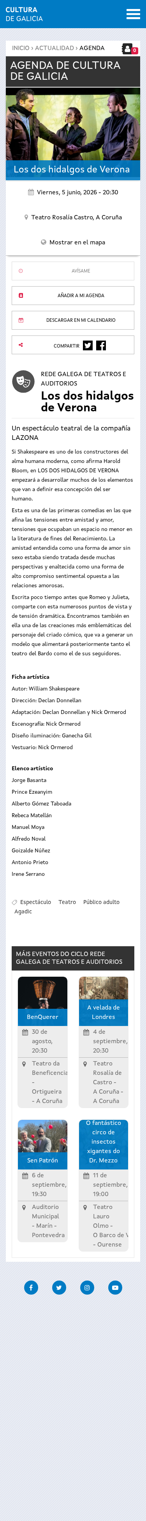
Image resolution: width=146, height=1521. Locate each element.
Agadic (23, 912)
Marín (44, 1226)
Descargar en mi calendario (81, 320)
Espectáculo (35, 902)
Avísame (81, 271)
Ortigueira (47, 1092)
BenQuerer (42, 1017)
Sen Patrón (42, 1161)
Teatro (67, 902)
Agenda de (65, 72)
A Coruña (106, 1092)
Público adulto (101, 902)
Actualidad (54, 48)
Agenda (92, 48)
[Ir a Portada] (24, 16)
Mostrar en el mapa (77, 243)
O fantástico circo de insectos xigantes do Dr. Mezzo (103, 1142)
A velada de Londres (103, 1013)
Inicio (21, 48)
